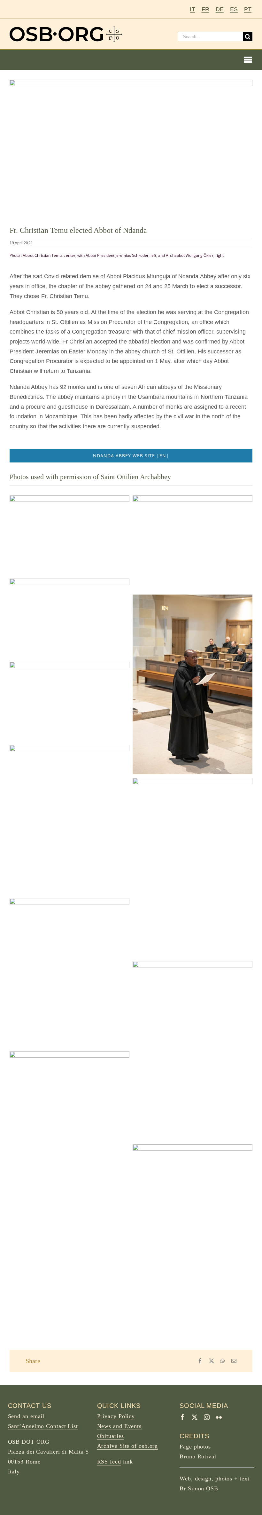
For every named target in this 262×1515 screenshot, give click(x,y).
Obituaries (110, 1436)
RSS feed (109, 1461)
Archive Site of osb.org (127, 1446)
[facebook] (182, 1417)
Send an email (26, 1416)
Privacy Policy (116, 1416)
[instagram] (207, 1417)
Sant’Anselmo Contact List (43, 1426)
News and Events (119, 1426)
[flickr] (219, 1417)
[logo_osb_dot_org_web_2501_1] (66, 29)
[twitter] (194, 1417)
